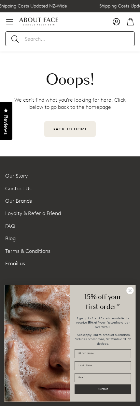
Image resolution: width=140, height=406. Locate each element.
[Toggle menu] (9, 21)
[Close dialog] (130, 291)
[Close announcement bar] (133, 5)
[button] (70, 39)
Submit (103, 389)
